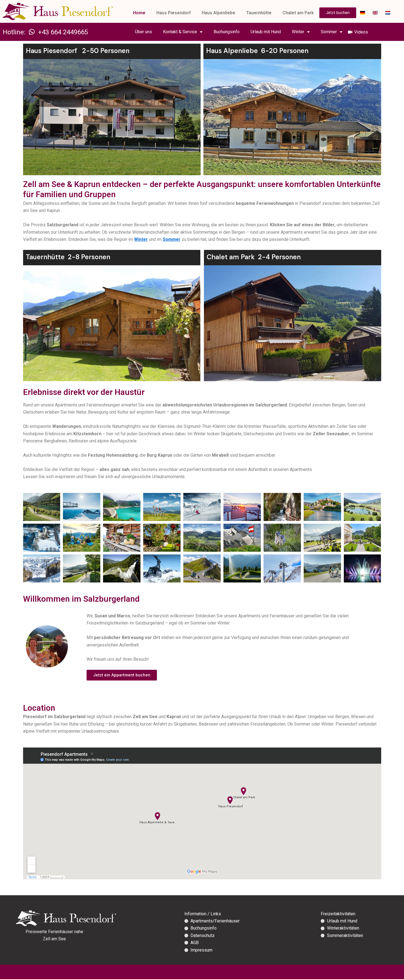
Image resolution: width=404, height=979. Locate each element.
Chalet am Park (298, 12)
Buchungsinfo (227, 31)
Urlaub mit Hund (266, 31)
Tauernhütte (259, 12)
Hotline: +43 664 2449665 (45, 32)
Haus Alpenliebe (218, 12)
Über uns (143, 31)
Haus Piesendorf (173, 12)
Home (139, 12)
